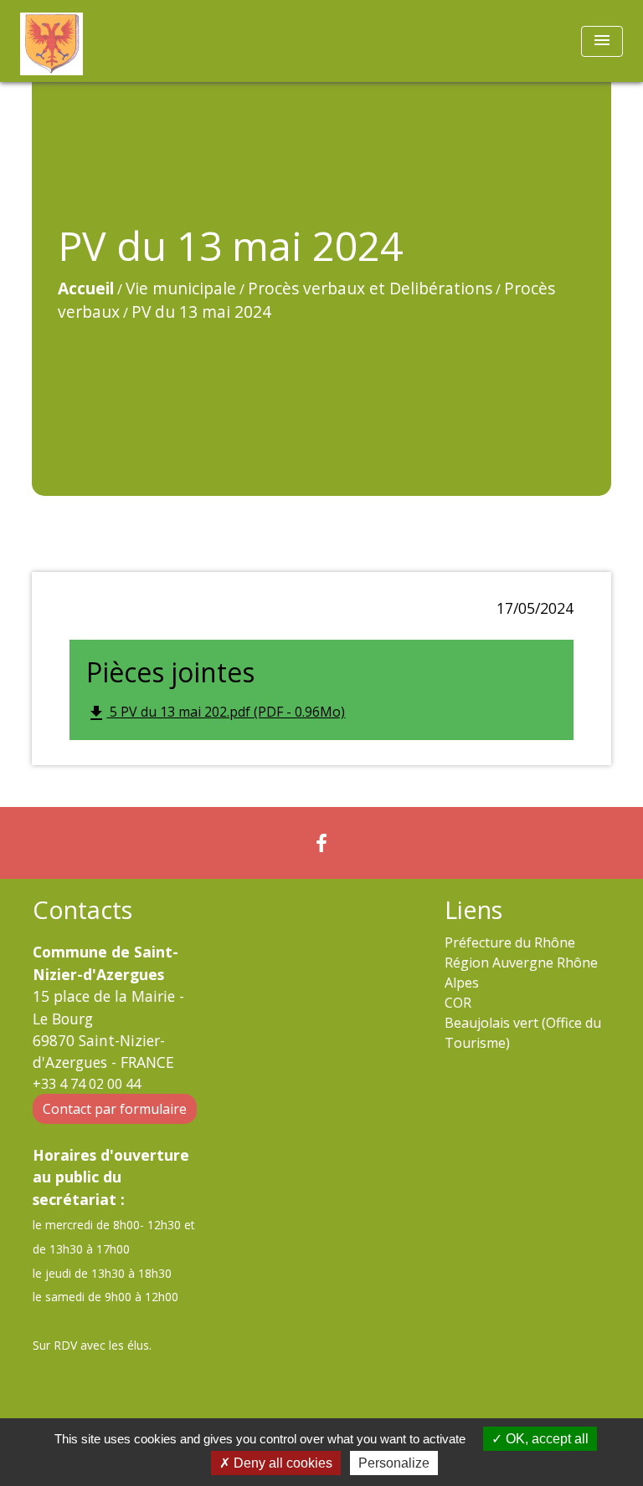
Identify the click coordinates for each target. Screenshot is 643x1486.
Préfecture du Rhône (510, 942)
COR (458, 1002)
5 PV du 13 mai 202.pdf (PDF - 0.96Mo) (215, 712)
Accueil (86, 288)
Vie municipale (181, 288)
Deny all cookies (281, 1463)
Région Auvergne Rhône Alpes (521, 972)
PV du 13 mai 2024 (201, 311)
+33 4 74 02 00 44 (87, 1084)
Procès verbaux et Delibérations (370, 288)
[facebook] (321, 842)
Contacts (82, 910)
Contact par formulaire (115, 1109)
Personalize (394, 1463)
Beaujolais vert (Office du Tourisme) (523, 1033)
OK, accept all (545, 1439)
